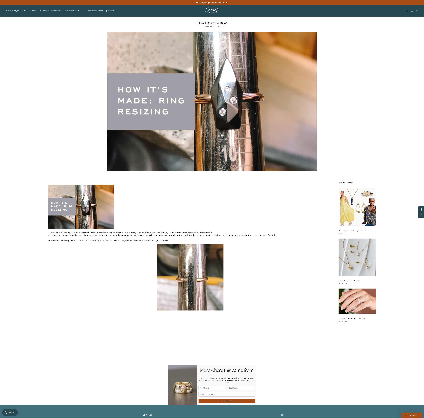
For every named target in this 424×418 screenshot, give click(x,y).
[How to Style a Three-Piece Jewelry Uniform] (357, 207)
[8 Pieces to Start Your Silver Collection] (357, 301)
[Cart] (417, 11)
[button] (12, 11)
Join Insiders (226, 401)
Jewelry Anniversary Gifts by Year (350, 281)
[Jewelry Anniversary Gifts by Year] (357, 257)
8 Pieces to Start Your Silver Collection (352, 318)
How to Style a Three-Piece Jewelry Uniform (354, 231)
